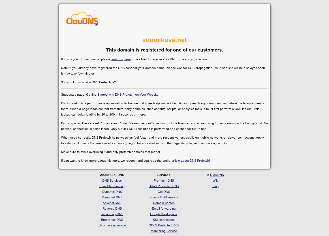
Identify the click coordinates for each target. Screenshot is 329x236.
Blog (215, 186)
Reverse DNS (112, 208)
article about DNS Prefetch (190, 160)
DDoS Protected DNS (164, 186)
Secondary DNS (112, 214)
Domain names (164, 203)
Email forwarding (164, 208)
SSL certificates (164, 219)
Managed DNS (112, 197)
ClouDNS (217, 175)
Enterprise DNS (112, 219)
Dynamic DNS (112, 191)
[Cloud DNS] (82, 19)
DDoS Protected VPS (164, 225)
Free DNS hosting (112, 186)
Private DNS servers (164, 197)
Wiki (215, 180)
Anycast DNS (112, 203)
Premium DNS (164, 180)
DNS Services (112, 180)
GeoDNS (164, 191)
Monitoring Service (164, 231)
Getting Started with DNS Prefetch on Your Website (122, 94)
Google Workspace (163, 214)
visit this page (121, 59)
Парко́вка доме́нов (112, 225)
